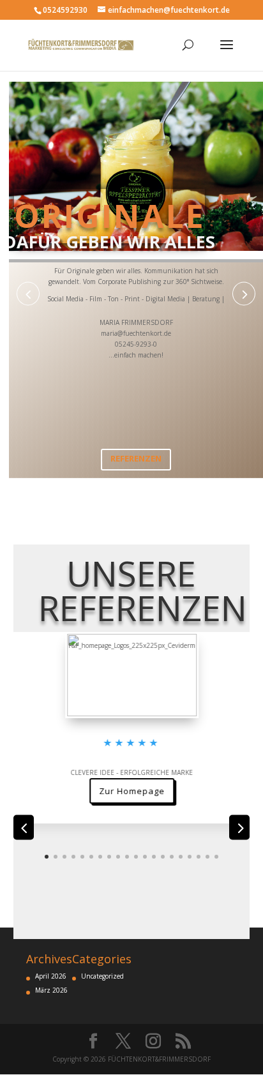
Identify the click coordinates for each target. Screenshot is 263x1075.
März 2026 (51, 990)
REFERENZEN (136, 458)
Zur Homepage (131, 834)
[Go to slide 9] (118, 857)
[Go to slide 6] (91, 857)
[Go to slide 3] (64, 857)
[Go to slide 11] (136, 857)
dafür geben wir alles (109, 241)
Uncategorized (102, 976)
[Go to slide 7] (100, 857)
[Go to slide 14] (163, 857)
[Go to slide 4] (73, 857)
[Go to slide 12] (145, 857)
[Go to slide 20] (216, 857)
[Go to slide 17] (190, 857)
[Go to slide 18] (198, 857)
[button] (28, 294)
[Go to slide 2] (55, 857)
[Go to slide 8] (109, 857)
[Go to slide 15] (172, 857)
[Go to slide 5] (82, 857)
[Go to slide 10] (127, 857)
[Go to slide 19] (207, 857)
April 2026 (50, 976)
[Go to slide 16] (181, 857)
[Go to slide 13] (154, 857)
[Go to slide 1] (47, 857)
